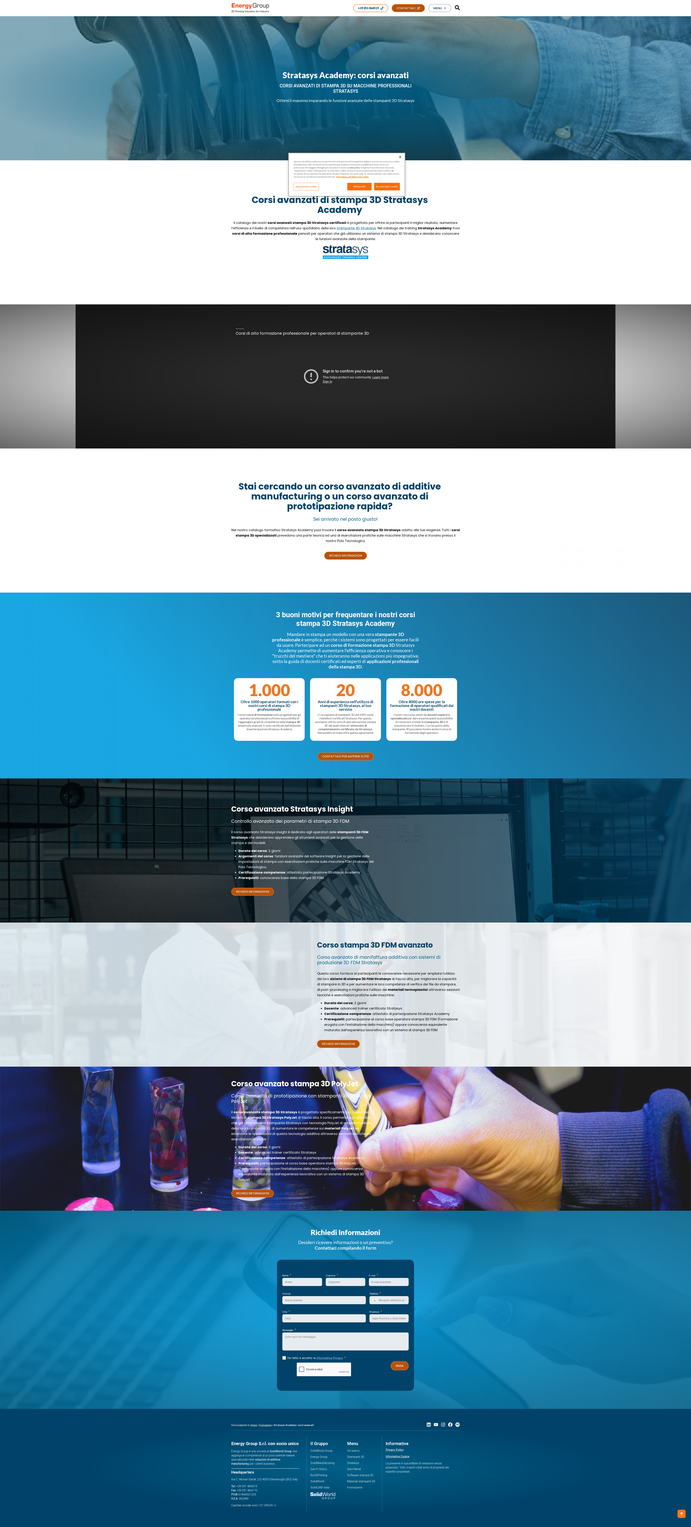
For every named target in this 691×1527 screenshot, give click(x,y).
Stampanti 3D (355, 1457)
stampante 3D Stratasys (356, 228)
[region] (346, 175)
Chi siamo (353, 1450)
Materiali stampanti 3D (361, 1481)
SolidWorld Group (321, 1450)
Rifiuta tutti (359, 186)
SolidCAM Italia (319, 1487)
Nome (285, 1275)
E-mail (372, 1275)
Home (253, 1425)
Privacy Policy (395, 1450)
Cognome (330, 1275)
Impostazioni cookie (306, 186)
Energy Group (319, 1457)
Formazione (265, 1425)
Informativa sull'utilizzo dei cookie (352, 177)
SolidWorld (317, 1481)
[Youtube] (436, 1424)
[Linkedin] (428, 1424)
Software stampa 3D (360, 1475)
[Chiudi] (400, 157)
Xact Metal (354, 1469)
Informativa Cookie (397, 1456)
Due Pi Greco (318, 1469)
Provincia (374, 1312)
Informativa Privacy (330, 1358)
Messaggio (287, 1330)
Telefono (373, 1293)
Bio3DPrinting (318, 1475)
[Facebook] (450, 1424)
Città (284, 1312)
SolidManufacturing (322, 1463)
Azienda (286, 1293)
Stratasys (353, 1463)
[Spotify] (457, 1424)
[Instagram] (443, 1424)
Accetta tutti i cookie (387, 186)
